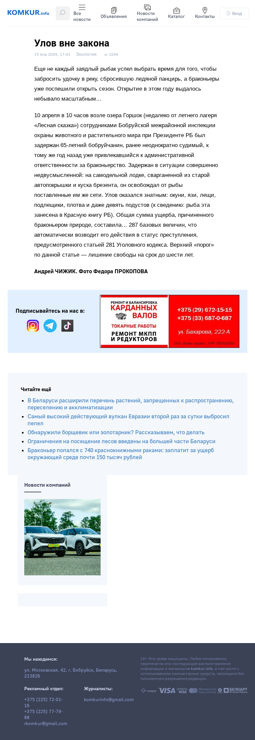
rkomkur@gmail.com (45, 724)
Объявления (114, 17)
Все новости (82, 17)
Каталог (176, 17)
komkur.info (201, 668)
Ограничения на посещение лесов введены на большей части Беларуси (121, 441)
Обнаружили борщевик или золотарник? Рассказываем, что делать (116, 432)
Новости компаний (147, 17)
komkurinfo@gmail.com (109, 700)
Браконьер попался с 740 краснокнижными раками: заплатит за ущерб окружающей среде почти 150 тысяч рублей (121, 454)
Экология (86, 54)
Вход (237, 13)
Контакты (205, 17)
